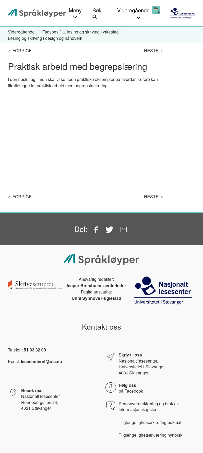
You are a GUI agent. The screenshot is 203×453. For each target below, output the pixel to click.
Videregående (21, 32)
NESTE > (153, 50)
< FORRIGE (20, 50)
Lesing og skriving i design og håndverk (45, 38)
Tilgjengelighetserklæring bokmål (150, 422)
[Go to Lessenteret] (182, 12)
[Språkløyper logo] (37, 13)
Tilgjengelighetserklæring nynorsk (150, 435)
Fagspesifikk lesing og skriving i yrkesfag (80, 32)
